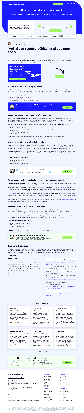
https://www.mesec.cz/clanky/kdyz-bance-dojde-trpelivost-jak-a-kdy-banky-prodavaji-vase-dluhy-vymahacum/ (61, 262)
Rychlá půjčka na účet (26, 40)
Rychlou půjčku (11, 193)
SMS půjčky (63, 187)
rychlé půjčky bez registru (68, 199)
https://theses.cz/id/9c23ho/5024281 (64, 270)
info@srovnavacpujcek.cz (69, 5)
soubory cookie (29, 400)
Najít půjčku (59, 76)
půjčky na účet (18, 95)
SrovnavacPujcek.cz (16, 4)
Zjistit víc (67, 107)
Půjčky (19, 40)
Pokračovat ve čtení (19, 316)
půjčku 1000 (23, 164)
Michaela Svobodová (19, 44)
